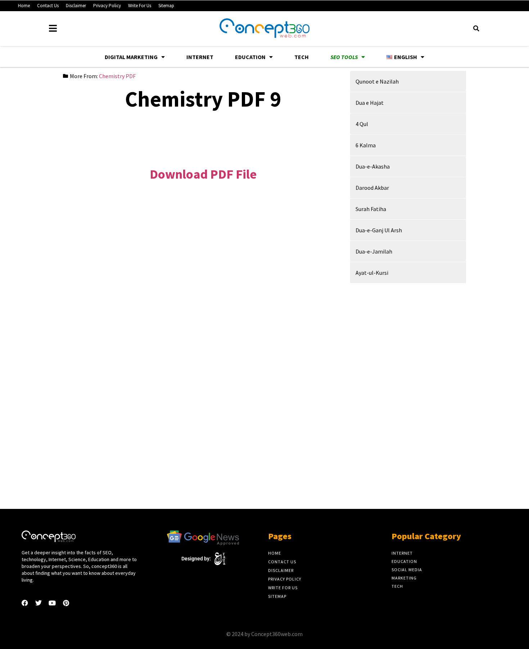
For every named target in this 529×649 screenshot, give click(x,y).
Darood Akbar (372, 187)
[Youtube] (52, 603)
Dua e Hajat (370, 102)
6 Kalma (366, 145)
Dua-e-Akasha (373, 166)
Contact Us (48, 6)
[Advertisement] (203, 133)
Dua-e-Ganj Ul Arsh (379, 230)
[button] (476, 28)
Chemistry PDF (117, 76)
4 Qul (362, 123)
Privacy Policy (107, 6)
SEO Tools (344, 57)
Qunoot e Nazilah (377, 81)
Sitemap (166, 6)
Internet (199, 57)
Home (24, 6)
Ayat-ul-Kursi (372, 272)
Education (250, 57)
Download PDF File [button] (203, 174)
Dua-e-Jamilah (374, 251)
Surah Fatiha (371, 208)
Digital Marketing (131, 57)
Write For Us (139, 6)
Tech (301, 57)
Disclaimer (76, 6)
